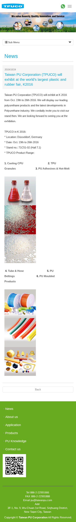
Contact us (13, 449)
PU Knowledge (15, 441)
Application (13, 425)
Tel (27, 492)
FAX (27, 496)
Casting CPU (15, 163)
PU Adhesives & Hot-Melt (53, 168)
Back (38, 389)
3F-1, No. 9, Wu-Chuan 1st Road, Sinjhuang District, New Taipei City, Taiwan (38, 509)
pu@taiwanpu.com (41, 500)
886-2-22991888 (40, 496)
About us (11, 417)
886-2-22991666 (39, 492)
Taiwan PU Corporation (13, 6)
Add (37, 504)
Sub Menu (13, 42)
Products (11, 433)
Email (26, 500)
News (9, 409)
